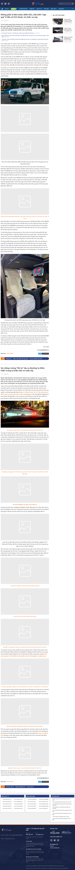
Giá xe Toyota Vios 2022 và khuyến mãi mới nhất (61, 809)
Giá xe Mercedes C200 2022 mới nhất (7, 815)
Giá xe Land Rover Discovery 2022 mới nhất (7, 811)
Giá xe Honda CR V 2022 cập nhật (7, 813)
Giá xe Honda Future (32, 813)
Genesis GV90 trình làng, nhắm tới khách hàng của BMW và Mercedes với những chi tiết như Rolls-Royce (68, 20)
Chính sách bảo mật (54, 857)
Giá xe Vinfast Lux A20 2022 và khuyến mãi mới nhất (61, 817)
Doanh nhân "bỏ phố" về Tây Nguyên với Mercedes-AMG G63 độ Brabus (20, 33)
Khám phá (32, 8)
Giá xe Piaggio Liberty (43, 813)
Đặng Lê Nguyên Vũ (20, 796)
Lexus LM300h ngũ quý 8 (36, 358)
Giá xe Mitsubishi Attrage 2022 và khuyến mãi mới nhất (62, 814)
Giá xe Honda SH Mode (32, 815)
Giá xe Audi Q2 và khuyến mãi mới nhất (61, 826)
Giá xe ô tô (39, 8)
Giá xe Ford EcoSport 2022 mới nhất (19, 815)
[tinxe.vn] (37, 3)
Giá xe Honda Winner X (32, 809)
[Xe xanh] (14, 8)
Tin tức (7, 8)
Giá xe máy (46, 8)
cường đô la (31, 796)
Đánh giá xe (53, 8)
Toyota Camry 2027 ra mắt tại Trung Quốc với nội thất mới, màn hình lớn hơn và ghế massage (68, 29)
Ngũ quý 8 (9, 358)
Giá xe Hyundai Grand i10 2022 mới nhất (19, 818)
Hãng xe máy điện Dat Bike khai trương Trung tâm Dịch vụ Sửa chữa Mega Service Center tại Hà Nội (68, 38)
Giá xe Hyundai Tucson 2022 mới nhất (7, 809)
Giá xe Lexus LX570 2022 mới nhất (7, 818)
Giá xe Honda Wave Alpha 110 (32, 818)
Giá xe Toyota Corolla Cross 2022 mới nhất (19, 809)
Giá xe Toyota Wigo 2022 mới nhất (19, 813)
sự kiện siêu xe (10, 796)
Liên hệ (52, 855)
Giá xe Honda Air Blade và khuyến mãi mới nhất (61, 829)
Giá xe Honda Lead (32, 811)
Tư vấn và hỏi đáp (23, 8)
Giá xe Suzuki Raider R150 (44, 818)
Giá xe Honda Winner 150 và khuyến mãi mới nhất (61, 823)
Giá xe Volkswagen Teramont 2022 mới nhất (19, 811)
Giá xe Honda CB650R (43, 809)
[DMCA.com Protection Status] (43, 353)
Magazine (61, 8)
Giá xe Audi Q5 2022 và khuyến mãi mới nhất (62, 811)
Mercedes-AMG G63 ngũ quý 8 (21, 358)
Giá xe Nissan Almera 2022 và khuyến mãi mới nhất (62, 820)
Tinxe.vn (7, 839)
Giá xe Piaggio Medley (43, 815)
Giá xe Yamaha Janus (43, 811)
